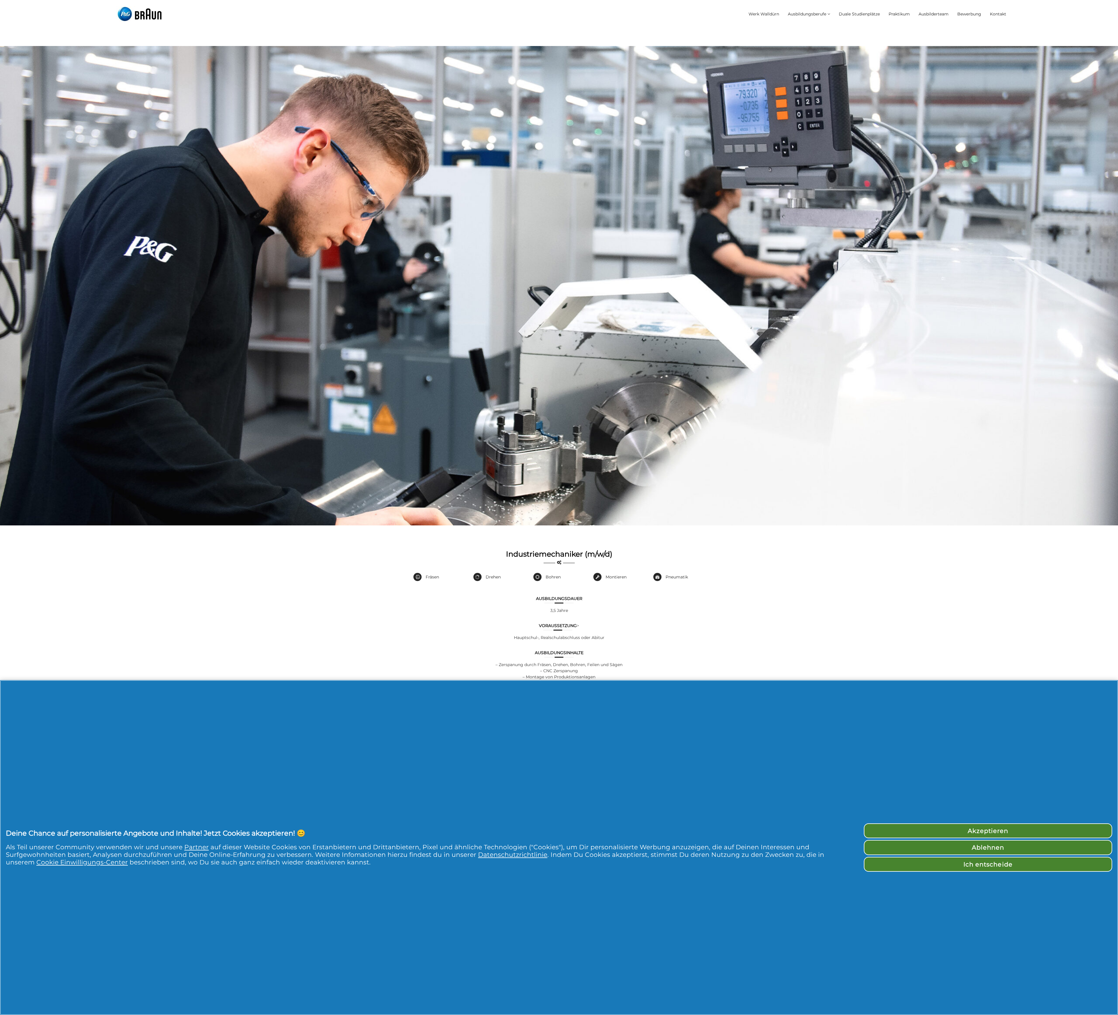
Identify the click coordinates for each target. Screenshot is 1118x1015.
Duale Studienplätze (859, 14)
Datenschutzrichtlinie (512, 854)
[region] (559, 847)
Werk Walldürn (764, 14)
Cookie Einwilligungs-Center (82, 862)
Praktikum (899, 14)
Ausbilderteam (934, 14)
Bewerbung (969, 14)
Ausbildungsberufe (807, 14)
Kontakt (998, 14)
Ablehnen (988, 847)
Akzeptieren (988, 830)
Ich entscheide (988, 864)
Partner (196, 847)
